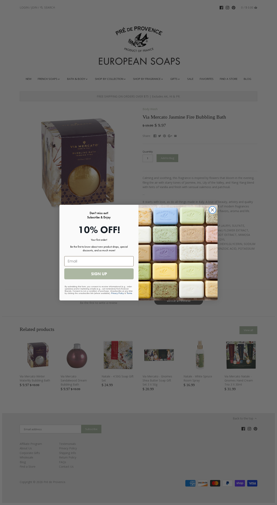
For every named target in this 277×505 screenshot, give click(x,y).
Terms (129, 293)
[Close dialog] (212, 209)
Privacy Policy (117, 293)
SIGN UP (99, 273)
